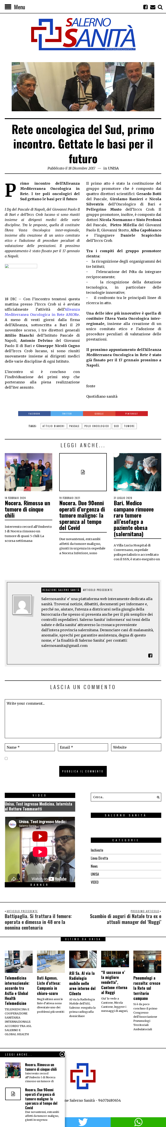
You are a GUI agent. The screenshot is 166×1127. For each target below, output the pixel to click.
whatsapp (138, 1122)
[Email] (152, 7)
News (94, 866)
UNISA (113, 168)
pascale (74, 426)
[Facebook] (145, 7)
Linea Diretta (99, 858)
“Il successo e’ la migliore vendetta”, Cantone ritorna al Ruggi (114, 982)
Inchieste (97, 850)
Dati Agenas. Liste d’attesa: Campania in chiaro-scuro (49, 985)
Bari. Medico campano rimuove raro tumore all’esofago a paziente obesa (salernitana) (134, 518)
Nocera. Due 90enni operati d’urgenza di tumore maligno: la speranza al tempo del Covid (82, 515)
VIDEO (95, 882)
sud (116, 426)
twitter (83, 1122)
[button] (157, 797)
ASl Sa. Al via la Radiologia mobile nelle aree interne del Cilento (82, 983)
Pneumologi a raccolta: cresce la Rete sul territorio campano (146, 988)
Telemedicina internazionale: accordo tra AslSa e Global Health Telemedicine (17, 990)
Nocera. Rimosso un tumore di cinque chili (27, 509)
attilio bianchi (54, 426)
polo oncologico (97, 426)
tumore (129, 426)
